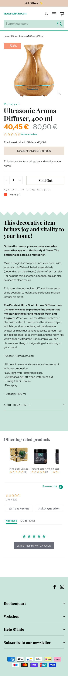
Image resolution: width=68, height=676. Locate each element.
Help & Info (14, 629)
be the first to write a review (34, 545)
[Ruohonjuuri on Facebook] (55, 586)
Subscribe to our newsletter (27, 642)
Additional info (17, 405)
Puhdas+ (12, 104)
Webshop (11, 616)
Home (6, 36)
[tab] (19, 508)
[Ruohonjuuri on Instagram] (62, 586)
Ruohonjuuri (15, 603)
